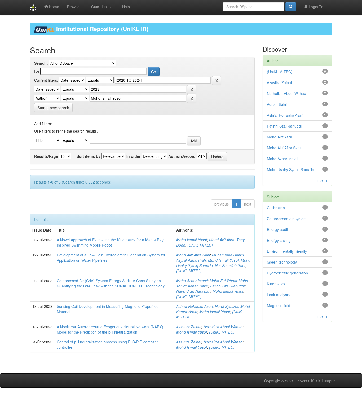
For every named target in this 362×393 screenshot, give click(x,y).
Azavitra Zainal (188, 326)
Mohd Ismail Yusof (191, 239)
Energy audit (277, 229)
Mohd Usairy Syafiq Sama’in (290, 169)
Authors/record (182, 156)
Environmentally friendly (287, 251)
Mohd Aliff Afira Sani (193, 254)
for (36, 71)
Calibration (276, 207)
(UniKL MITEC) (200, 245)
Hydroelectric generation (287, 273)
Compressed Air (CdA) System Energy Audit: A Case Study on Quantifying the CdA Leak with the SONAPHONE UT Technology (111, 283)
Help (126, 6)
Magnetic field (278, 305)
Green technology (282, 262)
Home (53, 6)
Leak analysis (278, 294)
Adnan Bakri (198, 286)
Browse (74, 6)
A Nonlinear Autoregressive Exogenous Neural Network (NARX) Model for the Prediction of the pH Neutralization (110, 329)
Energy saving (279, 240)
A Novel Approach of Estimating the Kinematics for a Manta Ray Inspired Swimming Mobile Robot (110, 242)
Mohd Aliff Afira (221, 239)
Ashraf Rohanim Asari (194, 306)
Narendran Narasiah (193, 291)
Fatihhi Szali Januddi (227, 286)
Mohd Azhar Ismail (192, 280)
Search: (41, 63)
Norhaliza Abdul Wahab (222, 326)
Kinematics (276, 283)
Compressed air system (287, 218)
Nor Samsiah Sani (230, 265)
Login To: (316, 6)
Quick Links (101, 6)
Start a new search (53, 107)
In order (133, 156)
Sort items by (88, 156)
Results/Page (46, 156)
